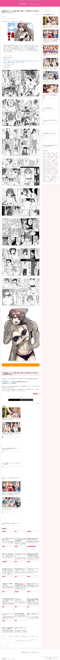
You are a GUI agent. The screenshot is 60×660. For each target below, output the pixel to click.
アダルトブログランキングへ (33, 652)
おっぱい (35, 60)
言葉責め (9, 62)
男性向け (13, 62)
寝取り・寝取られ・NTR (23, 60)
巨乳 (16, 60)
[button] (27, 400)
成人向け (17, 62)
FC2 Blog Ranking (24, 652)
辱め (9, 60)
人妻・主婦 (13, 60)
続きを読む (20, 364)
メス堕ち (21, 62)
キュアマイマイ (14, 21)
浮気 (32, 60)
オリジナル (4, 16)
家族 (29, 60)
